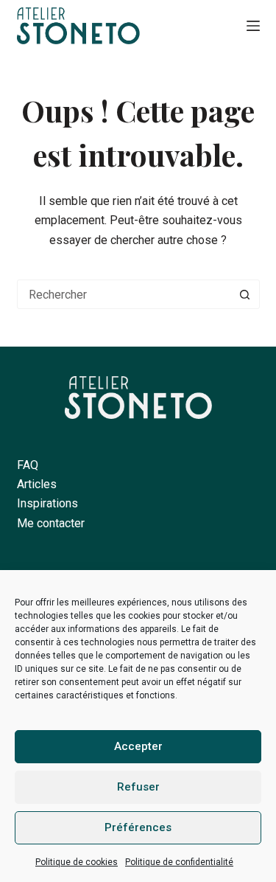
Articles (37, 484)
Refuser (138, 787)
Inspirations (47, 503)
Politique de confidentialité (179, 862)
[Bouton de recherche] (245, 294)
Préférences (138, 827)
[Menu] (253, 25)
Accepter (138, 746)
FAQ (27, 465)
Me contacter (51, 523)
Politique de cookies (76, 862)
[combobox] (124, 294)
